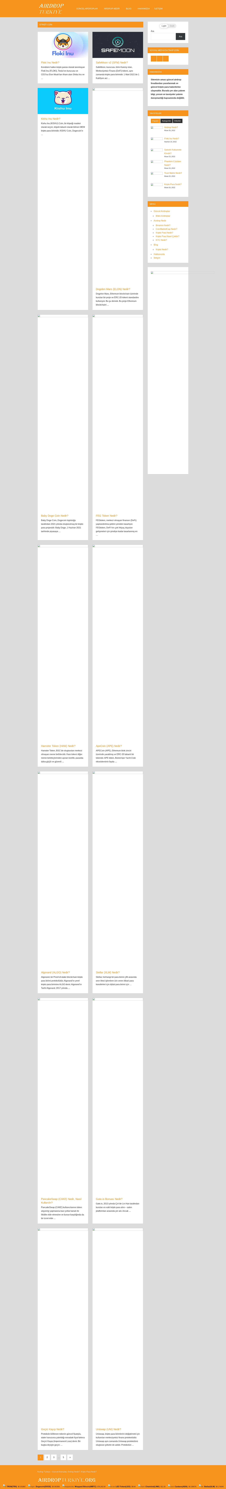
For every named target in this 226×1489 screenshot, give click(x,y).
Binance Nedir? (163, 225)
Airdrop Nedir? (171, 127)
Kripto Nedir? (162, 249)
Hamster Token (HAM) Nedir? (58, 745)
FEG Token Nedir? (106, 515)
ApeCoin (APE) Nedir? (109, 745)
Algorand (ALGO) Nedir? (55, 972)
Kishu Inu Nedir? (50, 118)
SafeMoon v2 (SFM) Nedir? (112, 62)
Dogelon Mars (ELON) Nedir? (113, 289)
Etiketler (177, 121)
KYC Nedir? (161, 240)
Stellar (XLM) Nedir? (108, 972)
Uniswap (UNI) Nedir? (108, 1429)
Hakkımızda (144, 8)
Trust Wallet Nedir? (173, 173)
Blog (128, 8)
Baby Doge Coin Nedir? (54, 515)
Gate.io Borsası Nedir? (109, 1199)
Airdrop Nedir (112, 8)
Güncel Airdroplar (87, 8)
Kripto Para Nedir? (173, 184)
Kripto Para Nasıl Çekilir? (167, 236)
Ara (152, 31)
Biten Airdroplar (163, 216)
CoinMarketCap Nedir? (166, 229)
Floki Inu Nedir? (50, 62)
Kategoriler (166, 121)
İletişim (158, 8)
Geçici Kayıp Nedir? (52, 1429)
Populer (155, 121)
